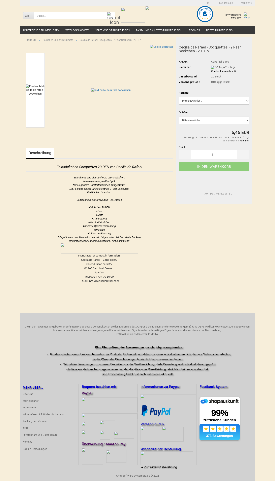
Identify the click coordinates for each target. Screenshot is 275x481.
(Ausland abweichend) (223, 71)
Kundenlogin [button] (225, 3)
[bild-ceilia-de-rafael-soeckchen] (111, 90)
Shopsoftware (124, 475)
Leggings (194, 30)
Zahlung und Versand (35, 421)
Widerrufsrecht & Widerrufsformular (43, 414)
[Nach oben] (264, 475)
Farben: (184, 92)
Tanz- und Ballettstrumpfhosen (159, 30)
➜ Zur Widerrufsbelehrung (159, 467)
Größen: (184, 112)
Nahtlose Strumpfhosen (112, 30)
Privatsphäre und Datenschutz (40, 434)
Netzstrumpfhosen (220, 30)
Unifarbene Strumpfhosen (41, 30)
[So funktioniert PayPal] (156, 411)
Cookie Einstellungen (35, 448)
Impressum (29, 407)
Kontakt (27, 441)
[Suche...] (111, 16)
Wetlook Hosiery (77, 30)
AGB (25, 428)
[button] (207, 3)
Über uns (28, 394)
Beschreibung (40, 153)
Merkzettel (246, 3)
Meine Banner (30, 400)
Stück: (182, 147)
